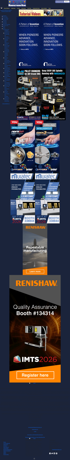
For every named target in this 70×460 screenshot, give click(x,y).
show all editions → (6, 103)
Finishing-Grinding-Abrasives (5, 22)
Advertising (13, 8)
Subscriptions (23, 8)
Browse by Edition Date (6, 11)
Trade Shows (29, 8)
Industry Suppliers (44, 8)
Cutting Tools (5, 19)
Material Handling (6, 24)
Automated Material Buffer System (7, 76)
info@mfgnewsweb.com (56, 449)
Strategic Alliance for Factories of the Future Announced (7, 99)
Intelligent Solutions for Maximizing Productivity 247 (7, 33)
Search (4, 453)
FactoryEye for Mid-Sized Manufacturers (7, 73)
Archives (18, 8)
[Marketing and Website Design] (34, 458)
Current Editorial (6, 8)
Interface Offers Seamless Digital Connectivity (7, 58)
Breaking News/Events (36, 8)
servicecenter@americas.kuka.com (35, 427)
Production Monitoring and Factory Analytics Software (7, 52)
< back (35, 431)
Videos (50, 8)
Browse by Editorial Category (6, 10)
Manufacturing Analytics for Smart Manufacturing (35, 437)
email (34, 383)
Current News (5, 18)
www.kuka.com (35, 429)
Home (4, 442)
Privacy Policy (6, 454)
